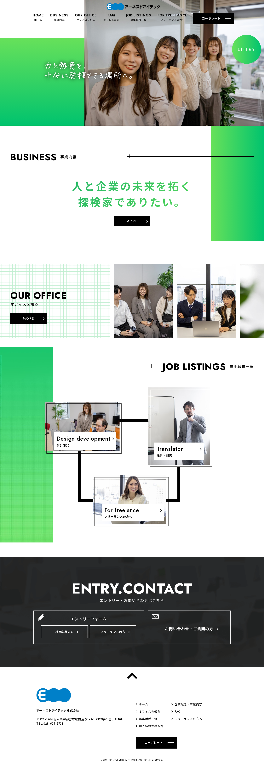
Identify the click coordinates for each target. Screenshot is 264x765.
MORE (132, 221)
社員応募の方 (64, 632)
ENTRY (246, 49)
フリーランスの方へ (172, 17)
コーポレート (211, 18)
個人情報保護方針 (151, 726)
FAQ (178, 711)
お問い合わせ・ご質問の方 (189, 628)
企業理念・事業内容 (188, 704)
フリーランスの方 (112, 632)
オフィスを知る (86, 17)
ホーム (38, 17)
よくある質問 (111, 17)
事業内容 (59, 17)
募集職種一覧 (138, 17)
